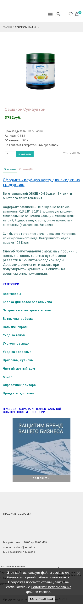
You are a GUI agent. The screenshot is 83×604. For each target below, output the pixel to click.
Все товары (12, 294)
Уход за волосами (17, 352)
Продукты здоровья (19, 393)
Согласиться (41, 599)
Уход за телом (14, 335)
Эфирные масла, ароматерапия (27, 310)
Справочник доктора (19, 385)
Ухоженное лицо (16, 343)
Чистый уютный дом (19, 368)
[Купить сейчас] (71, 152)
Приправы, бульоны (18, 360)
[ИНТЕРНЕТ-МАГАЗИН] (14, 16)
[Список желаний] (71, 14)
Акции (7, 376)
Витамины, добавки (18, 319)
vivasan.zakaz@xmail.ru (19, 547)
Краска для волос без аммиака (27, 302)
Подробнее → (41, 478)
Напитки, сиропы (16, 327)
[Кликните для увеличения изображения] (40, 70)
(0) (25, 169)
